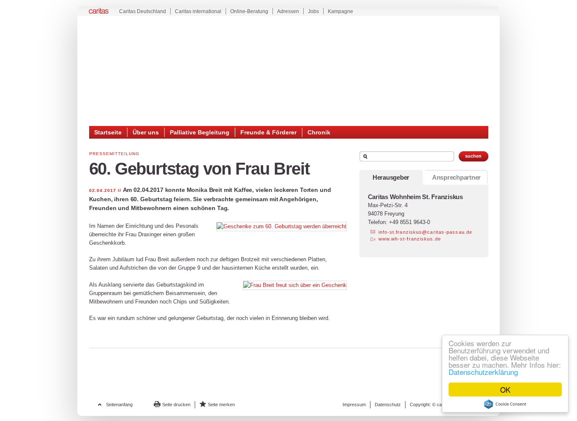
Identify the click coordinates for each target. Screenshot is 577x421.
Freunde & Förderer (268, 132)
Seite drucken (176, 404)
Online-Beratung (249, 11)
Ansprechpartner (456, 177)
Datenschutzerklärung (483, 371)
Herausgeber (391, 177)
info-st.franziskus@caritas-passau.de (425, 232)
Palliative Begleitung (199, 132)
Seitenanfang (119, 404)
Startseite (108, 132)
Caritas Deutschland (142, 11)
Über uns (146, 132)
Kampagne (340, 11)
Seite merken (221, 404)
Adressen (288, 11)
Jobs (313, 11)
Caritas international (198, 11)
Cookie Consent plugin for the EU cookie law (505, 404)
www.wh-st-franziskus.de (409, 238)
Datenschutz (388, 404)
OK (505, 389)
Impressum (354, 404)
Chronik (319, 132)
